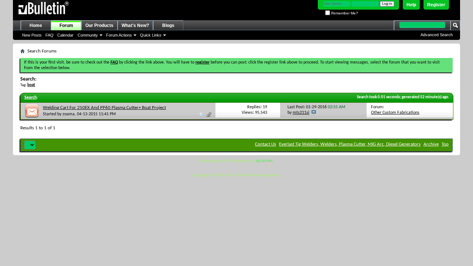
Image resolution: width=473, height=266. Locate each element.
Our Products (99, 25)
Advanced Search (437, 35)
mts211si (301, 112)
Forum (66, 25)
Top (445, 144)
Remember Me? (344, 13)
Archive (431, 144)
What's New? (135, 25)
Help (411, 4)
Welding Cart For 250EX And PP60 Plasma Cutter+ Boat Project (104, 107)
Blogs (168, 25)
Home (36, 25)
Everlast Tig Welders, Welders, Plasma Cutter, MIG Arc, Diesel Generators (350, 144)
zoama (68, 114)
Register (436, 4)
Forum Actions (119, 35)
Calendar (65, 35)
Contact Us (265, 144)
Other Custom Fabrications (395, 112)
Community (88, 35)
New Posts (32, 35)
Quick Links (150, 35)
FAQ (49, 35)
